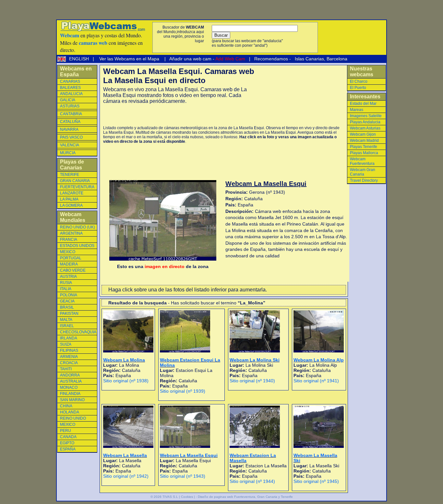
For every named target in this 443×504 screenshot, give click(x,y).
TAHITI (66, 369)
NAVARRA (69, 129)
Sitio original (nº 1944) (252, 481)
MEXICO (67, 252)
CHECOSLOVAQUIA (78, 332)
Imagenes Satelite (366, 116)
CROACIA (69, 363)
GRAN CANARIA (75, 180)
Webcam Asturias (365, 128)
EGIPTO (67, 443)
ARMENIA (69, 356)
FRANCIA (68, 239)
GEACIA (67, 301)
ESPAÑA (68, 449)
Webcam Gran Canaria (362, 172)
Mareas (356, 109)
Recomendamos (270, 58)
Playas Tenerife (363, 146)
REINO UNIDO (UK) (77, 227)
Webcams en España (76, 71)
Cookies (187, 496)
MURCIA (68, 153)
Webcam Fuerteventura (362, 161)
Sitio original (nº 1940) (252, 380)
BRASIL (67, 307)
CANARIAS (70, 81)
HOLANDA (69, 412)
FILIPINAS (69, 350)
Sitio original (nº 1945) (316, 481)
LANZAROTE (71, 193)
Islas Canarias (308, 58)
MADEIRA (69, 264)
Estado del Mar (363, 103)
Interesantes (365, 96)
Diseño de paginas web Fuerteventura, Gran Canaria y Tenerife (245, 496)
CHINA (66, 406)
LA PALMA (69, 199)
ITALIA (65, 289)
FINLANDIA (70, 393)
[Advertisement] (179, 115)
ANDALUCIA (71, 94)
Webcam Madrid (364, 140)
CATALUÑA (70, 121)
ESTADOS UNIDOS (77, 245)
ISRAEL (67, 326)
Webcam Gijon (363, 134)
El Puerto (358, 87)
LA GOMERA (71, 205)
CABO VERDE (73, 270)
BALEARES (70, 87)
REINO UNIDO (73, 418)
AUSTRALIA (71, 381)
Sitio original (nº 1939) (182, 391)
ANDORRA (70, 375)
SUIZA (65, 344)
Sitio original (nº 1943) (182, 476)
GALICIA (67, 100)
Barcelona (337, 58)
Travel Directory (364, 180)
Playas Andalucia (365, 122)
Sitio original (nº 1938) (126, 380)
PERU (65, 430)
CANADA (68, 437)
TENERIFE (69, 174)
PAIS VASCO (71, 137)
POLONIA (68, 295)
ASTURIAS (69, 106)
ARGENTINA (71, 233)
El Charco (358, 81)
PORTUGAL (70, 258)
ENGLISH (79, 58)
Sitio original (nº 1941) (316, 380)
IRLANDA (68, 338)
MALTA (66, 319)
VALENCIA (69, 145)
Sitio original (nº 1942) (126, 476)
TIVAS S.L (170, 496)
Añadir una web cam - (206, 58)
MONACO (69, 387)
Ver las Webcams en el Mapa (129, 58)
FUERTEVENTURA (77, 187)
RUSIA (66, 282)
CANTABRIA (71, 114)
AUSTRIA (68, 276)
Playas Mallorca (364, 153)
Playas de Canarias (72, 164)
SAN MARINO (72, 400)
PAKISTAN (69, 313)
